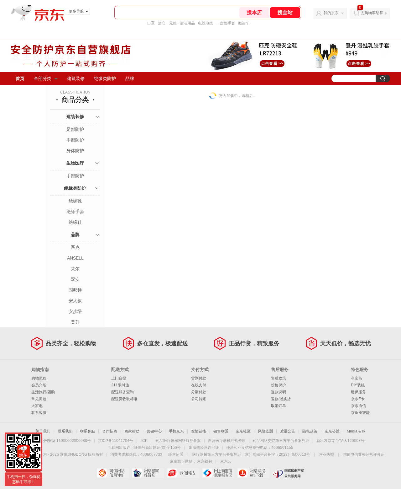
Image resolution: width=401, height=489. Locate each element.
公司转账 (198, 399)
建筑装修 (76, 78)
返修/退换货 (281, 399)
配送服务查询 (122, 392)
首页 (20, 78)
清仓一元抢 (167, 23)
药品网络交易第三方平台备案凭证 (281, 440)
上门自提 (118, 378)
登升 (75, 322)
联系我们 (65, 431)
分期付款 (198, 392)
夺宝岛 (356, 378)
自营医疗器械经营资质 (227, 440)
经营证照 (175, 454)
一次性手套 (225, 23)
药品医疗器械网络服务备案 (178, 440)
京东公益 (332, 431)
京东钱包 (204, 461)
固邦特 (75, 290)
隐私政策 (309, 431)
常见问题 (38, 399)
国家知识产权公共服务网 (288, 473)
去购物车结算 (372, 13)
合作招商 (109, 431)
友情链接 (198, 431)
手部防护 (75, 139)
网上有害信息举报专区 (218, 473)
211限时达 (120, 385)
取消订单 (278, 406)
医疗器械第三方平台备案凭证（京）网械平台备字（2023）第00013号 (251, 454)
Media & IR (356, 431)
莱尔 (75, 268)
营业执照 (326, 454)
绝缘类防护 (105, 78)
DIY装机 (358, 385)
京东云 (226, 461)
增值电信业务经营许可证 (363, 454)
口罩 (151, 23)
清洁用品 (187, 23)
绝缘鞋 (75, 222)
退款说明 (278, 392)
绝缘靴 (75, 200)
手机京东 (176, 431)
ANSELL (75, 258)
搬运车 (243, 23)
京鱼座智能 (360, 413)
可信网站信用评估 (113, 473)
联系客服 (38, 413)
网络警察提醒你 (148, 473)
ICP (144, 440)
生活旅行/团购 (43, 392)
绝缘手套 (75, 211)
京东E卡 (358, 399)
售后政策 (278, 378)
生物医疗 (75, 162)
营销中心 (154, 431)
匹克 (75, 247)
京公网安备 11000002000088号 (64, 440)
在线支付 (198, 385)
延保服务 (358, 392)
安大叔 (75, 300)
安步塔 (75, 311)
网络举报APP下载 (253, 473)
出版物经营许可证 (204, 447)
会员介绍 (38, 385)
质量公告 (287, 431)
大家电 (37, 406)
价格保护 (278, 385)
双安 (75, 279)
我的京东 (331, 13)
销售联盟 (220, 431)
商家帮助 (131, 431)
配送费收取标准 (124, 399)
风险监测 (265, 431)
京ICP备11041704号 (115, 440)
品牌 (129, 78)
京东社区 (243, 431)
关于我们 (42, 431)
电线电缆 (205, 23)
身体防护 (75, 150)
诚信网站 (183, 473)
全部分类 (42, 78)
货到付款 (198, 378)
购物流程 (38, 378)
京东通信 (358, 406)
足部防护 (75, 129)
